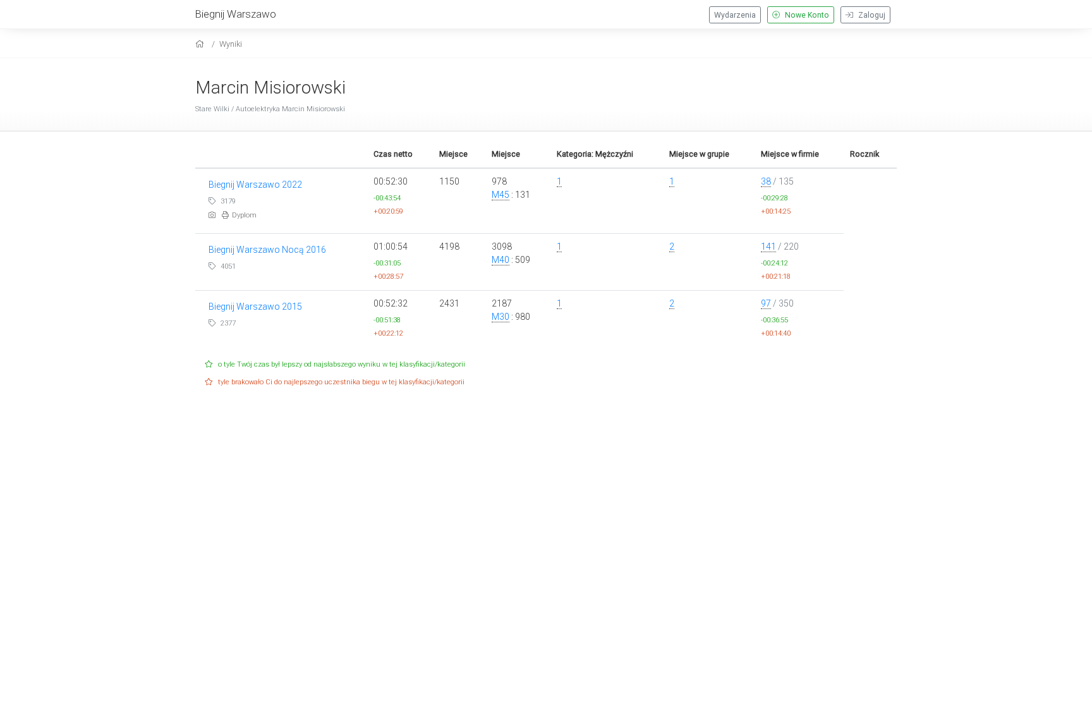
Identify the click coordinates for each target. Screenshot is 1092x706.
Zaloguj (870, 15)
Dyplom (244, 215)
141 (768, 246)
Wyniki (230, 44)
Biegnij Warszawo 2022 (255, 185)
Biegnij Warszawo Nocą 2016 (267, 250)
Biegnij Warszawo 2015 (255, 306)
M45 (500, 195)
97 (766, 303)
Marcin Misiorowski (270, 87)
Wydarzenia (735, 15)
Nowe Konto (806, 15)
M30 (500, 317)
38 (766, 181)
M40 (500, 260)
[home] (201, 44)
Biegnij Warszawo (235, 14)
